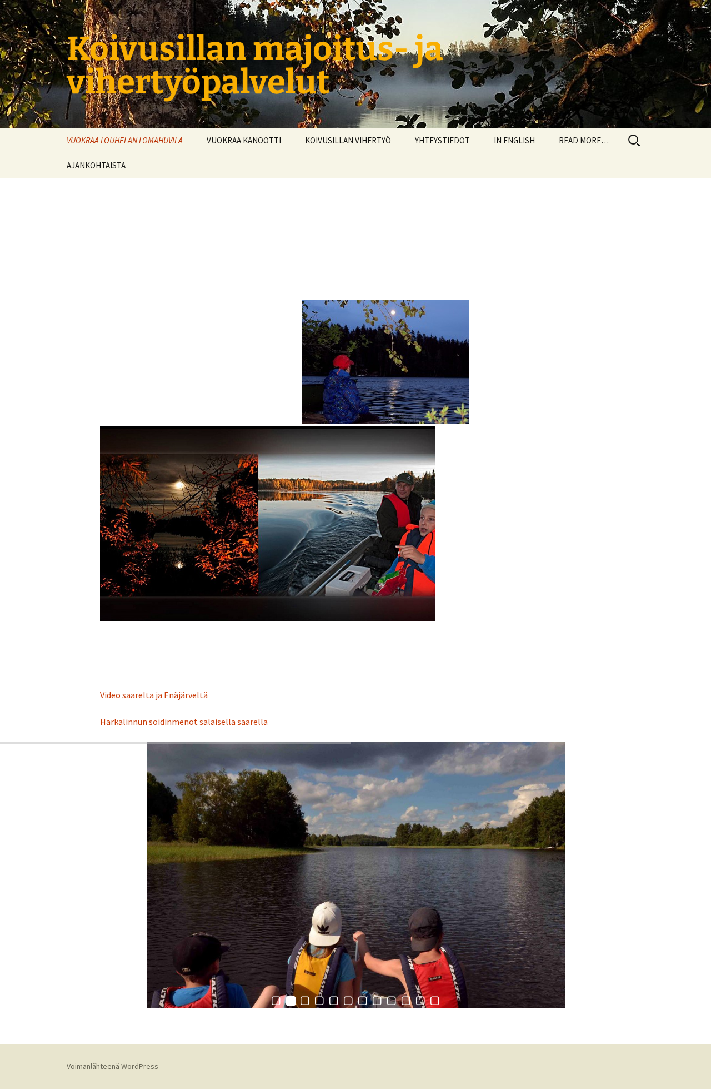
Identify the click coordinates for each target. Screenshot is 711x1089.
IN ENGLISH (514, 140)
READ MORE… (584, 140)
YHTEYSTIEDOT (442, 140)
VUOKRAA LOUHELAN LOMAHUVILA (125, 140)
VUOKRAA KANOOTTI (244, 140)
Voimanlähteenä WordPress (112, 1066)
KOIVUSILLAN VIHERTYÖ (348, 140)
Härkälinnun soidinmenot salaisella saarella (184, 721)
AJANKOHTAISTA (96, 165)
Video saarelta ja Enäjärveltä (154, 694)
